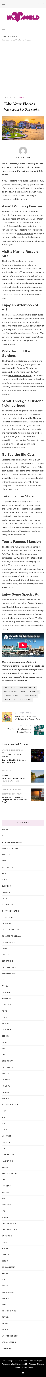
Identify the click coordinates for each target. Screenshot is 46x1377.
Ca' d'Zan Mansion (27, 688)
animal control (10, 848)
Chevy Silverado (10, 911)
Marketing (7, 1161)
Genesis (6, 1036)
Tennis (5, 1298)
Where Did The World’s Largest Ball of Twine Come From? (14, 799)
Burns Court (9, 688)
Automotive (8, 867)
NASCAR (5, 1192)
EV (3, 980)
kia (3, 1117)
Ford (4, 1017)
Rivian (5, 1248)
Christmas (6, 755)
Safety (5, 1255)
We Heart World (26, 1361)
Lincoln (6, 1142)
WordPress (28, 1367)
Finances (6, 998)
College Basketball (12, 930)
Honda (5, 1092)
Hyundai (6, 1098)
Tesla (5, 1305)
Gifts (4, 1042)
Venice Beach (25, 700)
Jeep (4, 1111)
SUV (4, 1280)
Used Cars (7, 1348)
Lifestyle (6, 1136)
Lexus (5, 1130)
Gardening (7, 1030)
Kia (3, 1123)
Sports (6, 1273)
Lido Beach (34, 692)
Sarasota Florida (12, 696)
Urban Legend (9, 1342)
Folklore (6, 1005)
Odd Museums (9, 1223)
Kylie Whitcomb (23, 157)
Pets (4, 1242)
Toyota (5, 1317)
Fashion (6, 992)
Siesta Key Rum (30, 696)
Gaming (5, 1023)
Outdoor (17, 755)
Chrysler (6, 923)
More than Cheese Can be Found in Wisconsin (13, 779)
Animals (6, 855)
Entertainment (9, 794)
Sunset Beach (10, 700)
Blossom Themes (36, 1364)
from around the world (19, 375)
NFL (3, 1211)
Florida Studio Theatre (14, 692)
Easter (5, 955)
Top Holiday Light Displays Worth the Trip (14, 761)
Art (4, 861)
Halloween (7, 1067)
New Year (6, 1205)
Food (4, 1011)
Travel (22, 98)
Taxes (5, 1286)
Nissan (5, 1217)
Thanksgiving (9, 1311)
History (6, 1080)
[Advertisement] (23, 66)
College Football (11, 936)
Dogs (4, 948)
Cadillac (6, 892)
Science (6, 1261)
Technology (8, 1292)
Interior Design (10, 1105)
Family (5, 986)
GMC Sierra (7, 1061)
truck (5, 1330)
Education (7, 961)
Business (6, 886)
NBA (4, 1198)
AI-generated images (12, 842)
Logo (4, 1148)
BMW (4, 874)
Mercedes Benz (9, 1173)
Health (5, 1073)
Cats (4, 898)
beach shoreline (25, 233)
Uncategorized (10, 1336)
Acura (5, 830)
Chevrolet (7, 905)
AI (3, 836)
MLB (4, 1180)
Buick (4, 880)
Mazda (5, 1167)
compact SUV (9, 942)
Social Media (8, 1267)
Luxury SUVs (8, 1155)
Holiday (6, 1086)
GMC (4, 1048)
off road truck (10, 1230)
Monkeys (6, 1186)
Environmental (10, 973)
